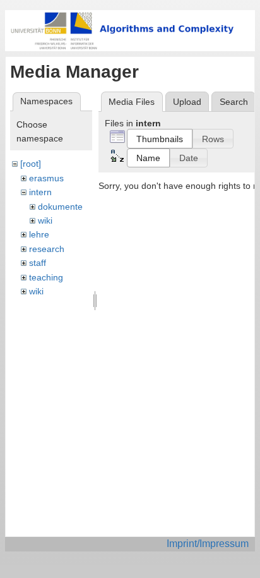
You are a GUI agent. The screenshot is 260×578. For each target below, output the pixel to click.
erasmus (46, 178)
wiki (45, 220)
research (46, 249)
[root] (30, 164)
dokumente (60, 207)
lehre (39, 234)
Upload (187, 102)
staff (37, 263)
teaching (46, 277)
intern (40, 192)
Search (234, 102)
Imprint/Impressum (208, 543)
